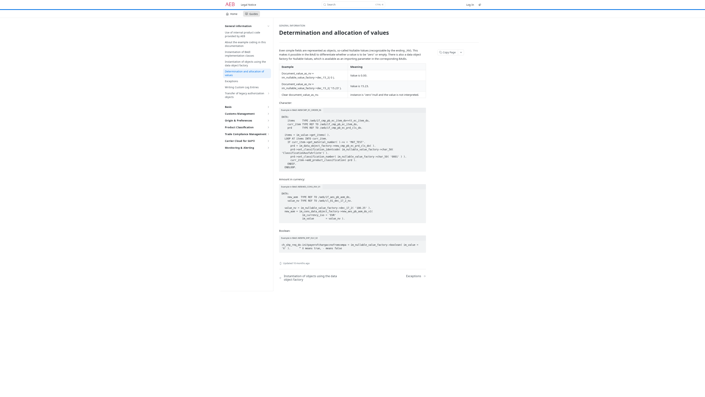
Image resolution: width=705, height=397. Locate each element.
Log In (470, 4)
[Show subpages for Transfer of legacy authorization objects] (268, 93)
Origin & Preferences (238, 120)
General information (238, 26)
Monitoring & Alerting (239, 147)
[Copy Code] (421, 116)
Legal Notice (248, 4)
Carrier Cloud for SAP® (240, 141)
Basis (228, 107)
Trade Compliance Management (246, 134)
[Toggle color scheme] (480, 5)
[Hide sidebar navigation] (272, 154)
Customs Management (240, 113)
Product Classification (239, 127)
